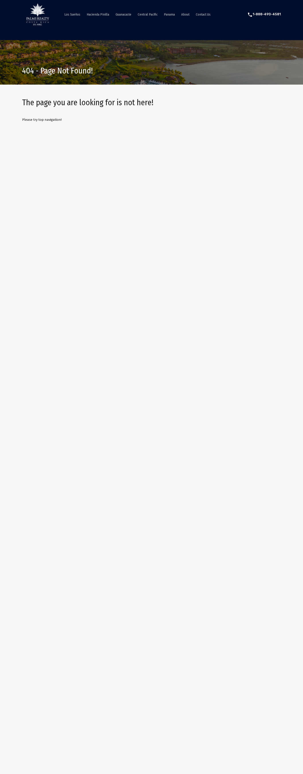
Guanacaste (123, 14)
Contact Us (203, 14)
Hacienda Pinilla (98, 14)
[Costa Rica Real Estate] (37, 24)
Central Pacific (147, 14)
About (185, 14)
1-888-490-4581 (267, 14)
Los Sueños (72, 14)
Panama (169, 14)
